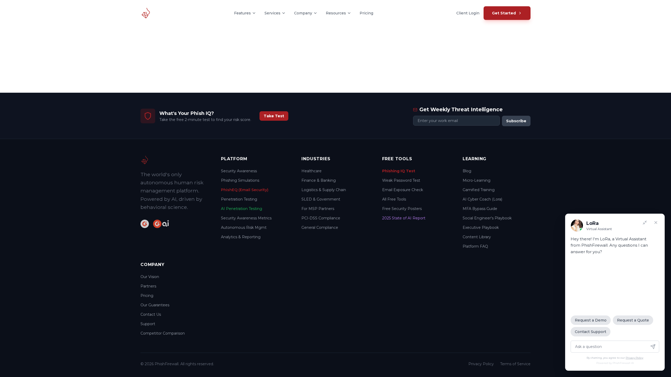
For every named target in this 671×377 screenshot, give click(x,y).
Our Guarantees (154, 305)
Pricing (366, 13)
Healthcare (311, 171)
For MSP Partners (317, 208)
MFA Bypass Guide (480, 208)
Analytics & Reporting (241, 237)
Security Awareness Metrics (246, 218)
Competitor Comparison (162, 333)
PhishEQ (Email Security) (244, 189)
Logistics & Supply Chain (323, 189)
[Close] (655, 222)
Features (242, 13)
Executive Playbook (481, 227)
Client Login (467, 13)
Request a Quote (633, 320)
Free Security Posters (402, 208)
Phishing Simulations (240, 180)
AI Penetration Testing (241, 208)
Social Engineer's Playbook (487, 218)
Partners (148, 286)
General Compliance (319, 227)
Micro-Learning (476, 180)
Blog (467, 171)
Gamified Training (479, 189)
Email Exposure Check (402, 189)
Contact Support (590, 331)
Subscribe (516, 121)
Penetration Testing (239, 199)
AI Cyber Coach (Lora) (482, 199)
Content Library (477, 237)
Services (272, 13)
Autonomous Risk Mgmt (244, 227)
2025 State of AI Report (403, 218)
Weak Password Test (401, 180)
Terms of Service (515, 364)
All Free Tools (394, 199)
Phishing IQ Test (398, 171)
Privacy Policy (481, 364)
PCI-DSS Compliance (320, 218)
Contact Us (150, 314)
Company (303, 13)
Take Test (274, 116)
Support (147, 323)
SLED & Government (320, 199)
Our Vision (149, 276)
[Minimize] (644, 222)
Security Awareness (239, 171)
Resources (336, 13)
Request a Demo (591, 320)
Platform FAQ (475, 246)
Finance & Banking (318, 180)
